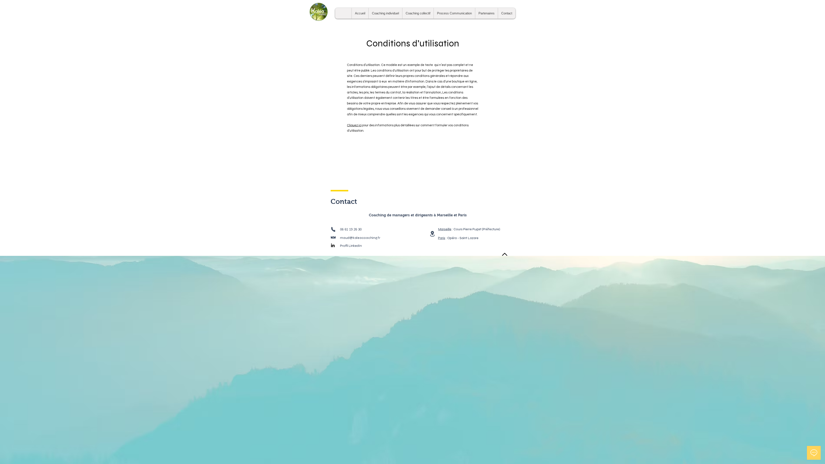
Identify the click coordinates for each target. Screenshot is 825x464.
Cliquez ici (354, 125)
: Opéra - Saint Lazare (458, 238)
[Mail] (333, 237)
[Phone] (333, 229)
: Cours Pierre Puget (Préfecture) (469, 229)
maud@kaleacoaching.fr (360, 238)
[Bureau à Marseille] (432, 233)
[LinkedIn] (332, 245)
